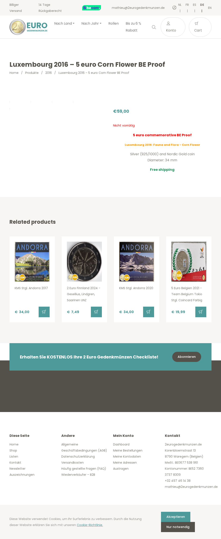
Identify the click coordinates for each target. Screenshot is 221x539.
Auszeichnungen (22, 474)
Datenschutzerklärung (78, 456)
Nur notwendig (177, 527)
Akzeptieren (175, 517)
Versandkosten (72, 462)
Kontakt (15, 462)
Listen (13, 456)
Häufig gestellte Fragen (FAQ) (83, 468)
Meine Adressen (125, 462)
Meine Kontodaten (127, 456)
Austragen (121, 468)
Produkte (32, 73)
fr (187, 5)
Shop (13, 450)
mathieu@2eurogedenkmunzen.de (138, 8)
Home (14, 73)
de (202, 5)
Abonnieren (187, 357)
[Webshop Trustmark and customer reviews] (96, 8)
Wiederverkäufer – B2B (78, 474)
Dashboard (121, 444)
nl (180, 5)
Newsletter (17, 468)
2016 (48, 73)
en (210, 8)
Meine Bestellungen (127, 450)
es (194, 5)
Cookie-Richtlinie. (90, 525)
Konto (171, 30)
